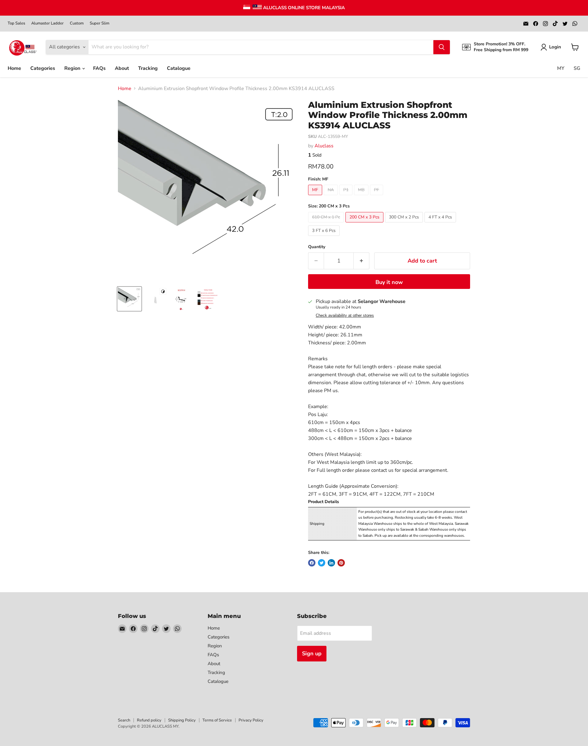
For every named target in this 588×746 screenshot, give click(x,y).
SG (577, 68)
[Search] (441, 47)
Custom (77, 23)
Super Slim (99, 23)
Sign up (312, 653)
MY (560, 68)
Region (72, 68)
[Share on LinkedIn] (331, 562)
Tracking (148, 68)
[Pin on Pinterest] (341, 562)
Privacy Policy (251, 720)
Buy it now (389, 282)
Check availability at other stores (345, 315)
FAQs (99, 68)
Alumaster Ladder (47, 23)
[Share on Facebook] (311, 562)
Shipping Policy (182, 720)
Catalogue (178, 68)
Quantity (316, 246)
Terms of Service (217, 720)
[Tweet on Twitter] (321, 562)
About (122, 68)
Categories (42, 68)
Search (124, 720)
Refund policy (149, 720)
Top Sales (16, 23)
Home (14, 68)
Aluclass (324, 145)
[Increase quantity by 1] (361, 260)
